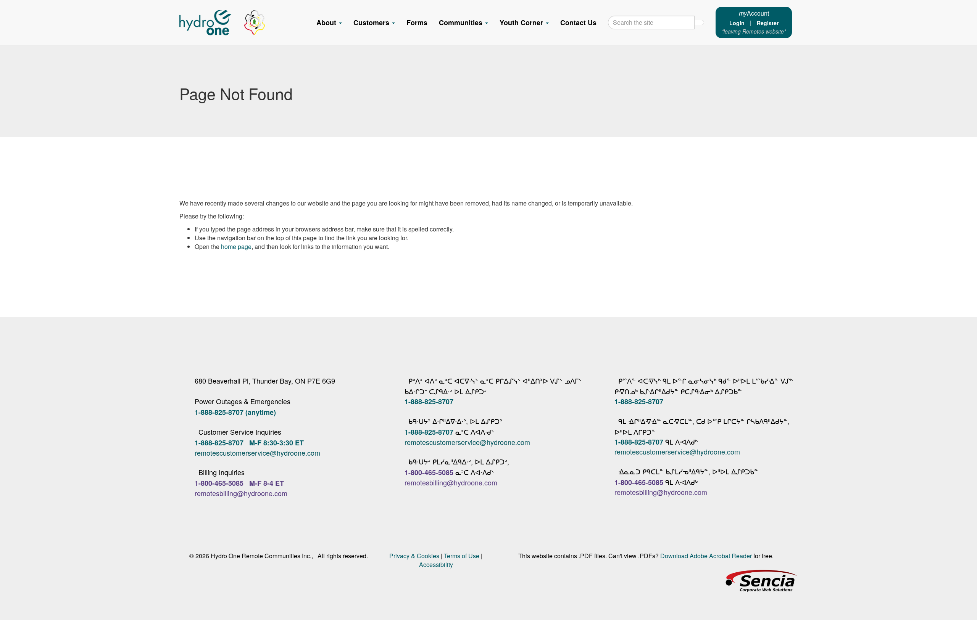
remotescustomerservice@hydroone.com (257, 453)
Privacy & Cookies (414, 555)
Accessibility (436, 564)
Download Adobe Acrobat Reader (706, 555)
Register (768, 23)
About (327, 22)
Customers (372, 22)
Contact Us (578, 22)
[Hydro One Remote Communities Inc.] (222, 22)
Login (737, 23)
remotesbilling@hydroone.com (241, 493)
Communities (461, 22)
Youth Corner (522, 22)
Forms (416, 22)
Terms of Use (461, 555)
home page (236, 246)
